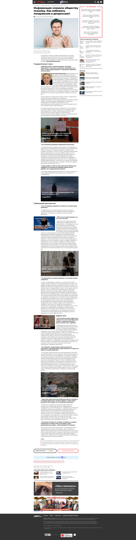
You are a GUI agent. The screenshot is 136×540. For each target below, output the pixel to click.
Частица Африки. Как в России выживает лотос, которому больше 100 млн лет (93, 51)
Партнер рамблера (55, 534)
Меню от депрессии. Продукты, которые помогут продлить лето (47, 477)
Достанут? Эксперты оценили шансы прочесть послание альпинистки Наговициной (94, 56)
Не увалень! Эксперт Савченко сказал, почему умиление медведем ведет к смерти (90, 27)
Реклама (51, 515)
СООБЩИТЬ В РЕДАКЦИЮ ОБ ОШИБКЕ (70, 515)
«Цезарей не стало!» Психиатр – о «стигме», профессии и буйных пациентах (59, 268)
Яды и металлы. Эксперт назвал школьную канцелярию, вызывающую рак (93, 60)
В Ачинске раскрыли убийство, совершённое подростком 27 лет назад (91, 16)
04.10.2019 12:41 (37, 5)
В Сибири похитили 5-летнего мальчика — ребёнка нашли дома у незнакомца (91, 22)
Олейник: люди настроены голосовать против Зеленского (92, 73)
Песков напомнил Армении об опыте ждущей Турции (93, 92)
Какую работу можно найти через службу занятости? (69, 472)
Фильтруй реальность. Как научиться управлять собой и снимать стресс (56, 134)
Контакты (46, 515)
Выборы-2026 (58, 515)
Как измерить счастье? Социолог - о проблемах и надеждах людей (56, 389)
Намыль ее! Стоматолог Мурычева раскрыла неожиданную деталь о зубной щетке (93, 65)
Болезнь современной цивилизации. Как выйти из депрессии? (58, 193)
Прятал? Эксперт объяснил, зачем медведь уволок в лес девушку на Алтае (93, 46)
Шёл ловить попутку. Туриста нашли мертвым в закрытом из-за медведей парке (91, 10)
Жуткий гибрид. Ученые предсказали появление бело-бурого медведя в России (94, 42)
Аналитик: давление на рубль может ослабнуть (93, 83)
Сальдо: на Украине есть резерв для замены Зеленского (93, 87)
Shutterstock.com (61, 48)
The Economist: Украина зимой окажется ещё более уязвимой (92, 78)
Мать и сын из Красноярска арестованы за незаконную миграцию (91, 33)
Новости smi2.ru (38, 511)
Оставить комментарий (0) (68, 450)
